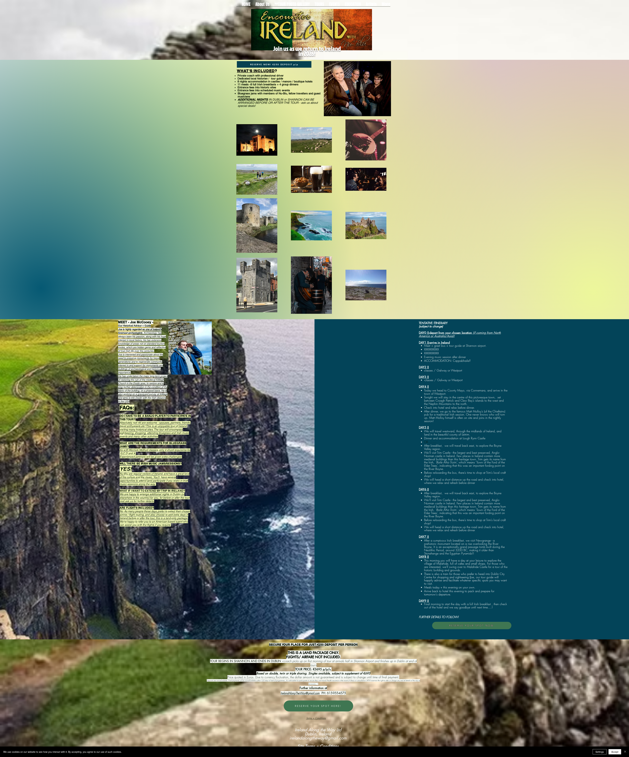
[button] (319, 3)
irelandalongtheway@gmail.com (317, 738)
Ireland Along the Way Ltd (318, 729)
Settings (599, 751)
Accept (614, 751)
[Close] (625, 751)
